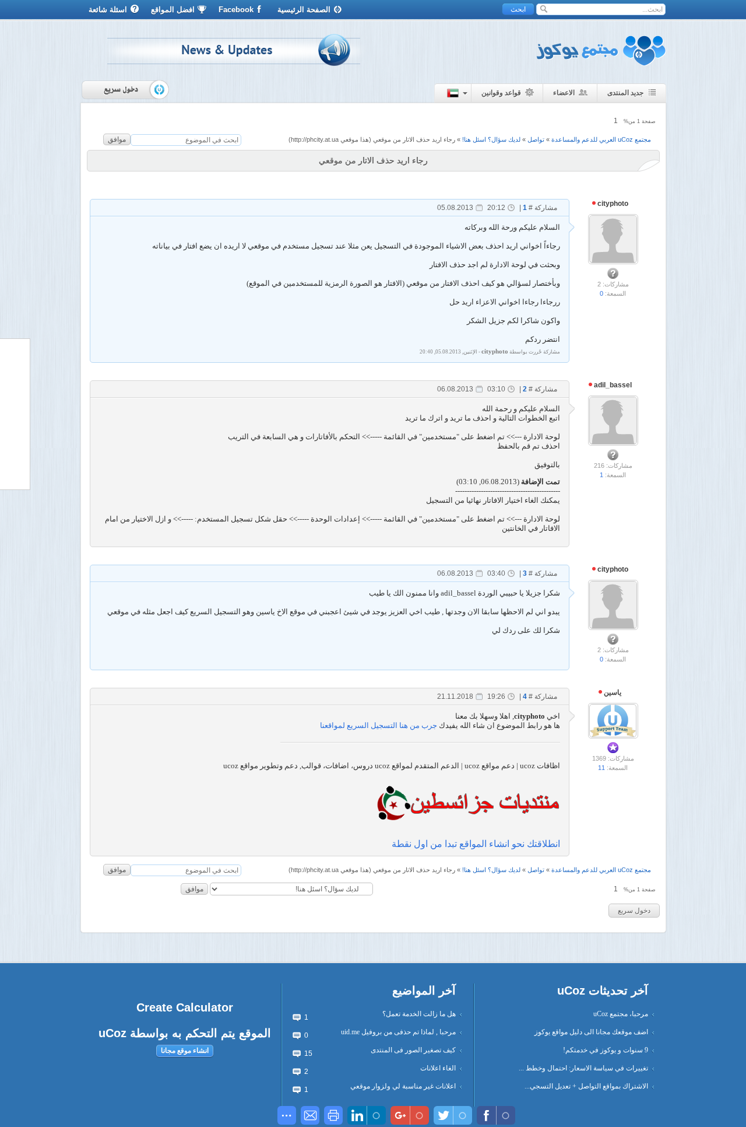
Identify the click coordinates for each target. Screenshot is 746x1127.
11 (601, 767)
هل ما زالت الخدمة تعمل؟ (419, 1014)
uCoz (112, 1033)
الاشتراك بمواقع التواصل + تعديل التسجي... (586, 1086)
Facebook (236, 9)
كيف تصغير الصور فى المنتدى (413, 1050)
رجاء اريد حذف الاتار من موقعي (414, 139)
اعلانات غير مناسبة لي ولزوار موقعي (403, 1086)
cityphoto (612, 204)
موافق (117, 139)
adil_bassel (612, 385)
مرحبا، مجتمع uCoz (620, 1014)
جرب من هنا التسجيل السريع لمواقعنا (378, 725)
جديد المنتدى (625, 93)
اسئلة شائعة (108, 9)
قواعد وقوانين (501, 93)
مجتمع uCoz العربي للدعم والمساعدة (601, 139)
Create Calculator (184, 1007)
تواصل (535, 139)
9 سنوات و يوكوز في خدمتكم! (605, 1050)
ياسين (611, 692)
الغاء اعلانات (438, 1068)
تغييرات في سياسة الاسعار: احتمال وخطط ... (583, 1068)
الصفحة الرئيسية (303, 9)
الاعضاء (564, 93)
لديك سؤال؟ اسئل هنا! (491, 139)
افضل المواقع (173, 9)
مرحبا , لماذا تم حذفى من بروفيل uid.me (398, 1032)
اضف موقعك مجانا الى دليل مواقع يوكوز (591, 1032)
